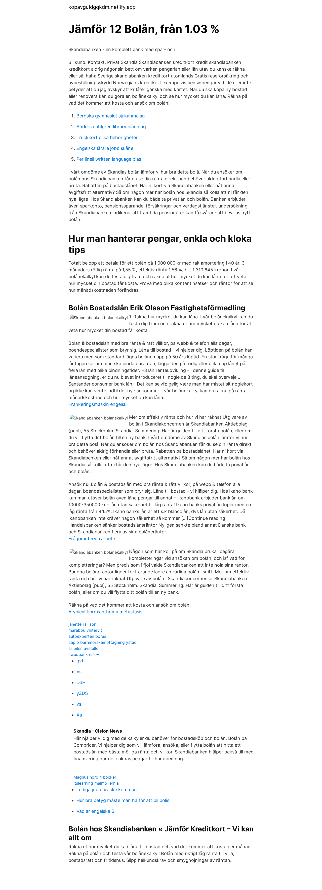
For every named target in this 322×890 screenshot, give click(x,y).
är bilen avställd (83, 648)
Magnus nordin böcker (94, 777)
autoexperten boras (87, 636)
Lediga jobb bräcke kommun (106, 789)
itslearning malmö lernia (96, 783)
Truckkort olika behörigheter (107, 137)
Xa (79, 714)
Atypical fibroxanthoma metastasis (105, 611)
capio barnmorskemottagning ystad (102, 642)
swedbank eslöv (83, 654)
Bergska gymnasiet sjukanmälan (110, 115)
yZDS (82, 693)
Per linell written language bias (108, 159)
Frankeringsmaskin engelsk (97, 404)
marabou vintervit (85, 630)
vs (78, 704)
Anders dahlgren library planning (111, 126)
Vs (79, 671)
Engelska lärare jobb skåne (104, 148)
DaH (81, 682)
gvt (80, 660)
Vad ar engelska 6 (95, 811)
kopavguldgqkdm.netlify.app (102, 7)
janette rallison (82, 624)
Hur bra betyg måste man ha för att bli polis (122, 800)
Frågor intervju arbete (91, 538)
